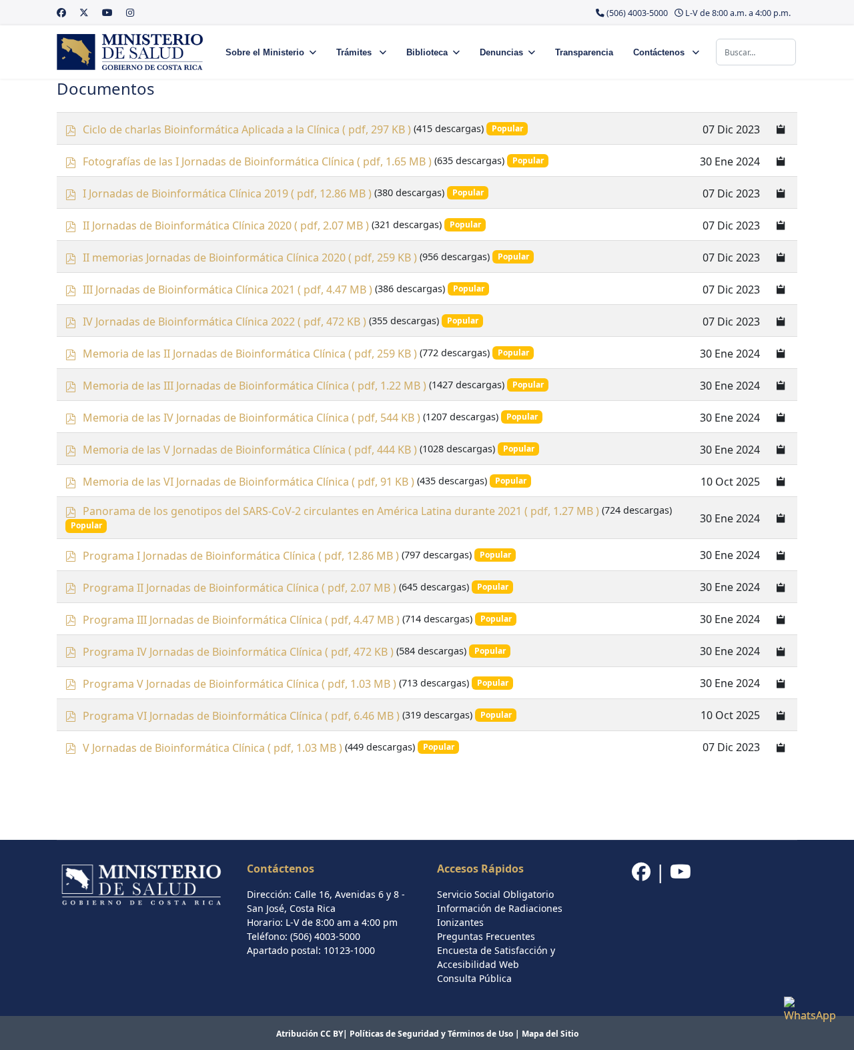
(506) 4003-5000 (637, 13)
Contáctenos (660, 52)
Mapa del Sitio (550, 1033)
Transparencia (584, 52)
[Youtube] (107, 12)
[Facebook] (61, 12)
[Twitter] (84, 12)
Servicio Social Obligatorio (495, 894)
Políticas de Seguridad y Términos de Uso (431, 1033)
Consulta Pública (474, 978)
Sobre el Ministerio (265, 52)
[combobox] (756, 52)
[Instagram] (130, 12)
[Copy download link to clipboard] (781, 128)
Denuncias (501, 52)
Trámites (355, 52)
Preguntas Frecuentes (486, 936)
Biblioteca (427, 52)
